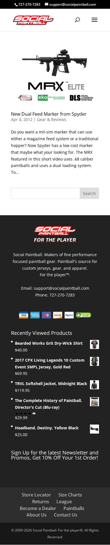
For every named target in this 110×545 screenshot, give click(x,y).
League (64, 501)
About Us (37, 515)
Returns (40, 501)
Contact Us (65, 515)
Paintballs (73, 508)
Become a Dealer (38, 508)
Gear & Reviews (51, 119)
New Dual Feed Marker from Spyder (49, 114)
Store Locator (36, 495)
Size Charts (70, 495)
